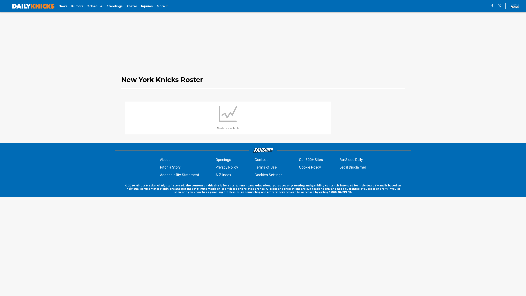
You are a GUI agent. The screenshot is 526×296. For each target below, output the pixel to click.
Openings (223, 159)
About (165, 159)
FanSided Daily (351, 159)
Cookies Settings (269, 175)
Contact (261, 159)
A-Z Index (223, 175)
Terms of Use (266, 167)
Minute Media (145, 185)
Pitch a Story (170, 167)
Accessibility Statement (179, 175)
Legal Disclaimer (352, 167)
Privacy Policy (227, 167)
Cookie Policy (310, 167)
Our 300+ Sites (311, 159)
